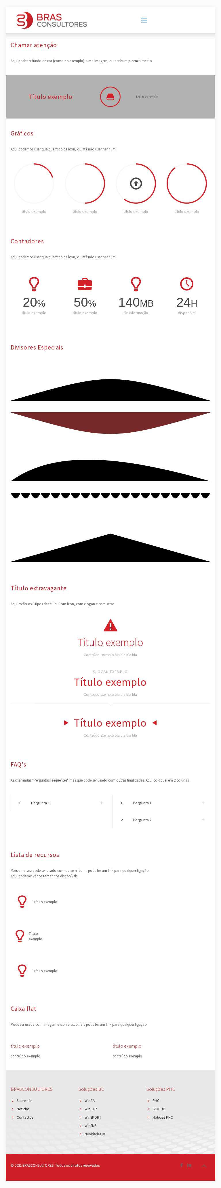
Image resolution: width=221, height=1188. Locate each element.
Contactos (25, 1117)
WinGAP (91, 1109)
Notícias (23, 1109)
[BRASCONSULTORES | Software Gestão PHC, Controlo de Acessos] (51, 20)
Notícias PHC (163, 1117)
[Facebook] (182, 1165)
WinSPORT (93, 1117)
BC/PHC (159, 1109)
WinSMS (90, 1125)
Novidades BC (95, 1134)
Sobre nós (24, 1100)
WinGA (90, 1100)
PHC (156, 1100)
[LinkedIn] (189, 1165)
